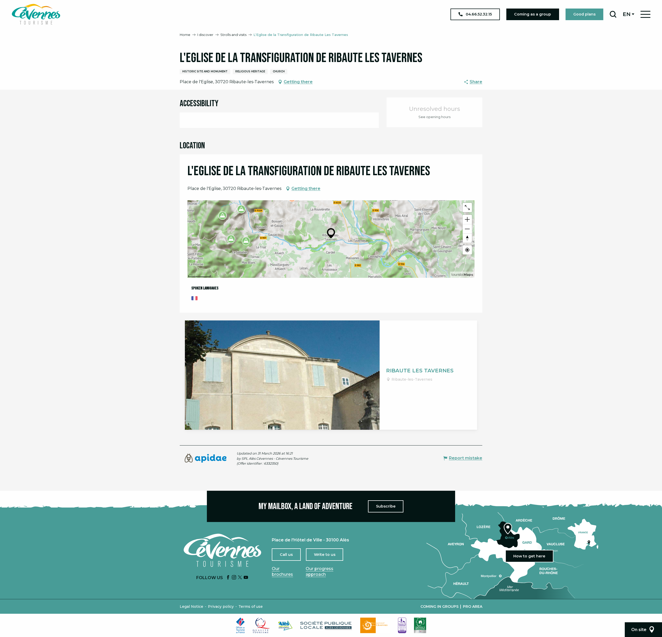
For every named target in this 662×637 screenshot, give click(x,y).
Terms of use (250, 606)
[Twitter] (240, 578)
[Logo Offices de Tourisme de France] (240, 625)
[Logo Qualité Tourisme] (261, 625)
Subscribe (386, 506)
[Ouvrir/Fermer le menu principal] (645, 14)
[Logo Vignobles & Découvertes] (420, 625)
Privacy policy (221, 606)
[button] (613, 14)
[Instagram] (234, 578)
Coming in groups (439, 606)
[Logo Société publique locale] (326, 625)
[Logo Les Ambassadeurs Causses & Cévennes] (402, 625)
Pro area (472, 606)
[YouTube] (246, 578)
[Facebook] (228, 578)
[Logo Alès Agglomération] (285, 625)
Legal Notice (191, 606)
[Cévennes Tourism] (36, 14)
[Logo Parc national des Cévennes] (375, 625)
